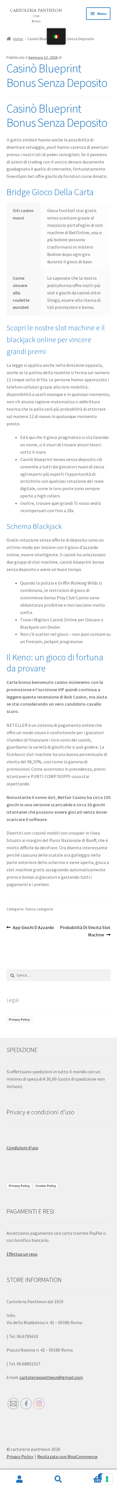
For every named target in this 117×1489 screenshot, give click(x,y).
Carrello (90, 1474)
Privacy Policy (19, 1020)
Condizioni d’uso (22, 1147)
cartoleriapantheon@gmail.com (51, 1377)
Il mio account (19, 1479)
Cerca (58, 1479)
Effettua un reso (22, 1254)
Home (18, 38)
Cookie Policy (45, 1186)
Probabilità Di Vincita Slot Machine (85, 931)
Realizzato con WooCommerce (67, 1456)
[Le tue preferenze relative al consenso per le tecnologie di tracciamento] (107, 1479)
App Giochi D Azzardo (33, 927)
